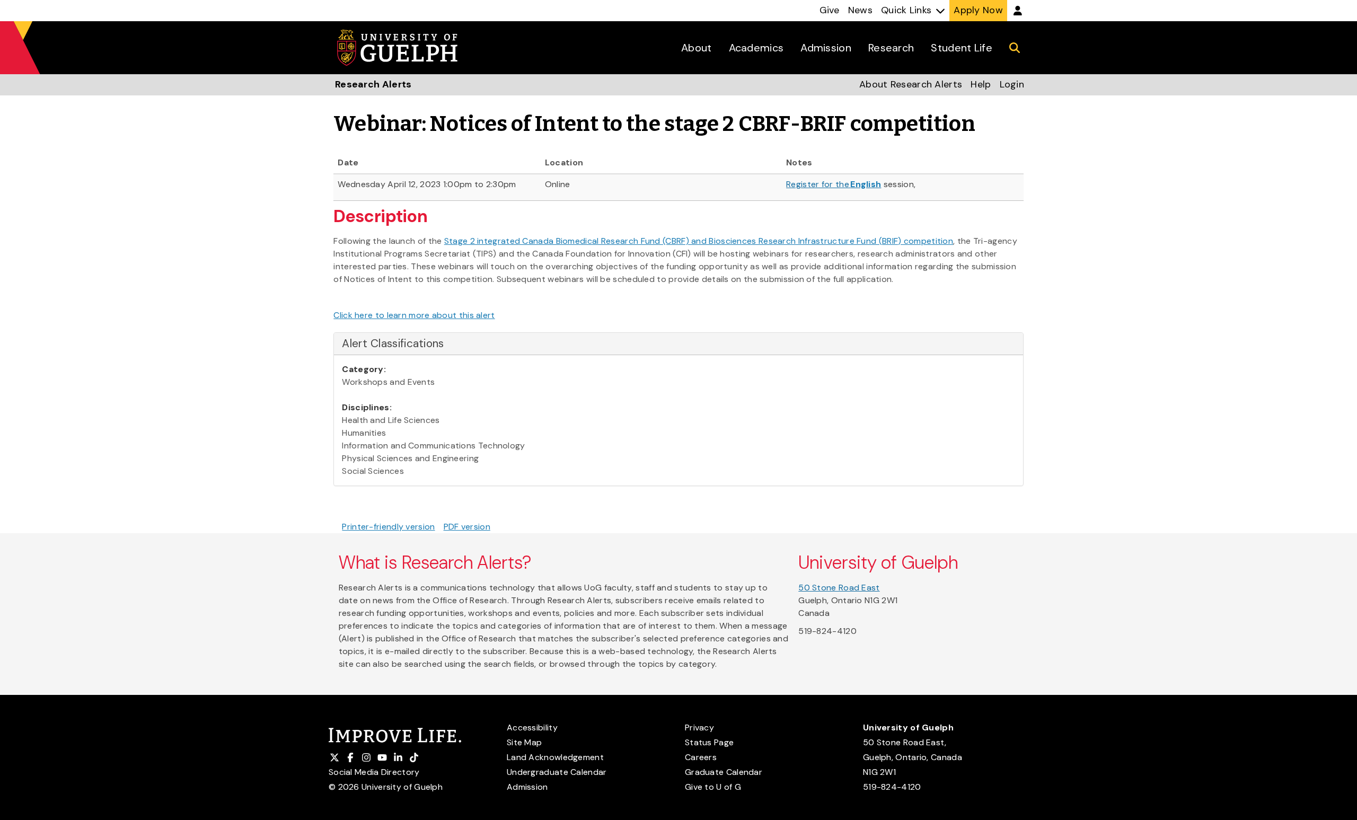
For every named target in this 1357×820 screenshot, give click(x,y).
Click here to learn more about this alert (414, 315)
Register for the (833, 184)
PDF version (467, 526)
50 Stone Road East (838, 587)
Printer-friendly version (388, 526)
